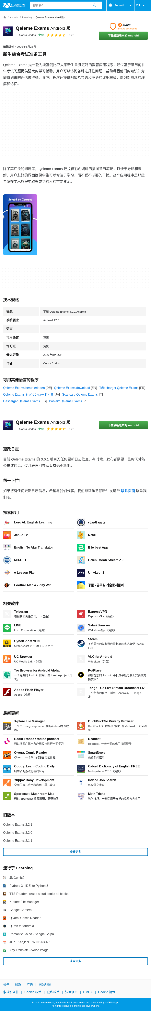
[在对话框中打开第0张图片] (20, 224)
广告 (30, 984)
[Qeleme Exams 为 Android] (8, 31)
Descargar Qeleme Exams (21, 401)
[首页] (4, 17)
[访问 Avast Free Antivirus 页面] (123, 26)
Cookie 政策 (32, 992)
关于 (6, 984)
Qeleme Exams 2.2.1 (17, 824)
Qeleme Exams (43, 28)
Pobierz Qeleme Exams (65, 401)
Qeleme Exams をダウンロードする (28, 394)
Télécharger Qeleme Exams (118, 387)
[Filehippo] (14, 5)
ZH (138, 5)
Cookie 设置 (106, 992)
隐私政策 (53, 992)
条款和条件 (11, 992)
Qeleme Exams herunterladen (24, 387)
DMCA (88, 992)
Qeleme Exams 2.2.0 (17, 832)
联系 (18, 984)
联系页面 (128, 491)
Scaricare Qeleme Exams (80, 394)
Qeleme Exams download (72, 387)
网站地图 (45, 984)
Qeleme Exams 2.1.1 (17, 840)
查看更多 (75, 851)
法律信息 (71, 992)
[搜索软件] (95, 5)
